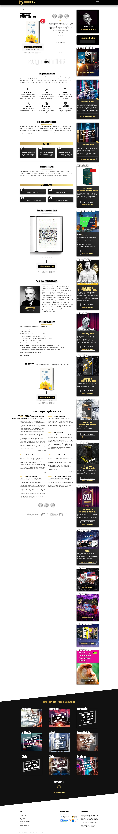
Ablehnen (23, 418)
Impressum (62, 420)
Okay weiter (16, 418)
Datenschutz (56, 420)
